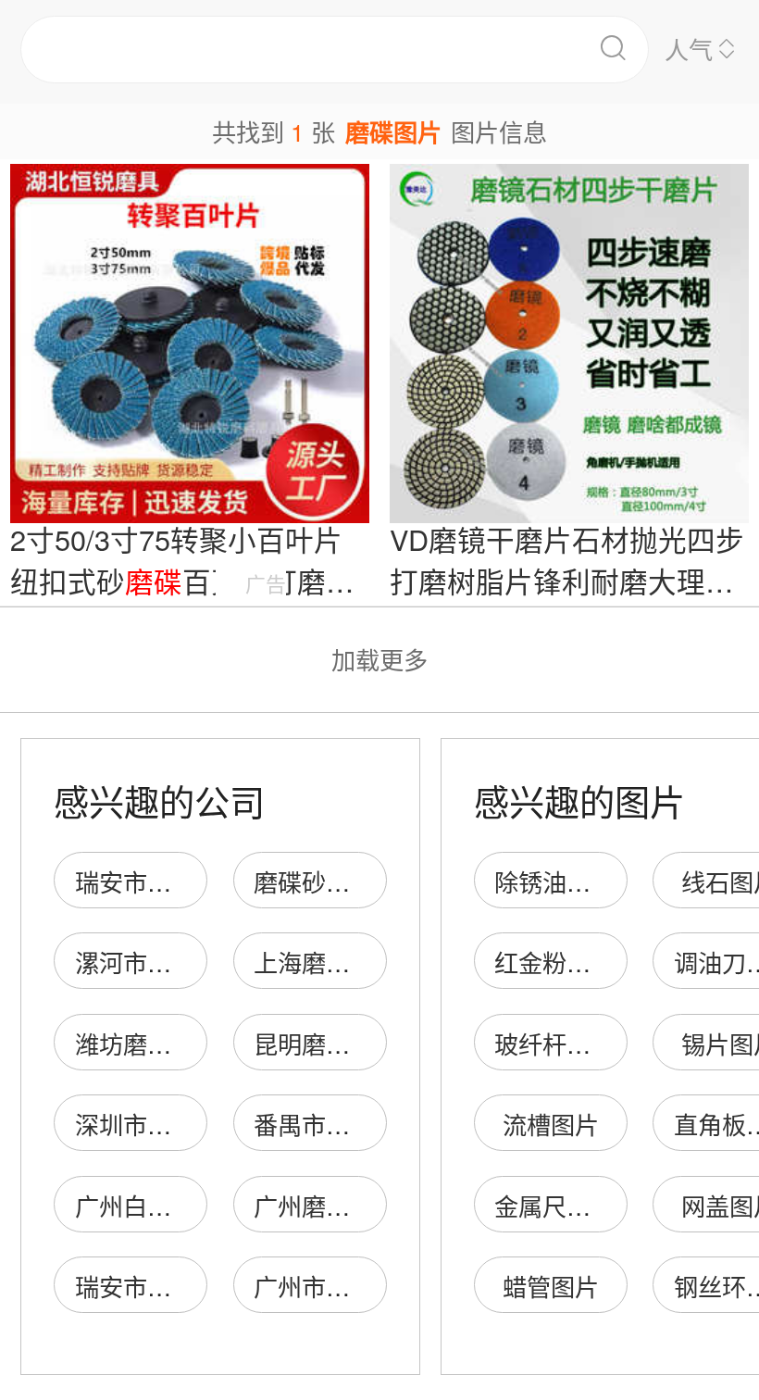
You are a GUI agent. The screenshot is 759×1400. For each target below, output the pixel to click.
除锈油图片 (554, 881)
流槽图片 (551, 1123)
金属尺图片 (554, 1205)
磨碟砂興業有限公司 (362, 881)
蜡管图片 (551, 1286)
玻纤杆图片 (554, 1043)
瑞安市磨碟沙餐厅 (171, 881)
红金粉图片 (554, 961)
